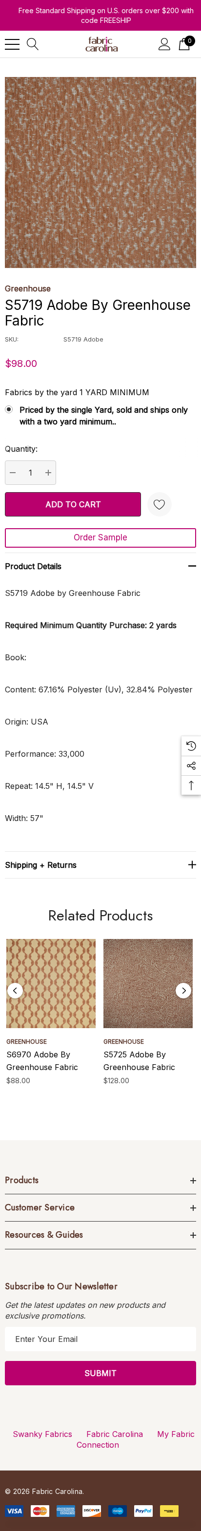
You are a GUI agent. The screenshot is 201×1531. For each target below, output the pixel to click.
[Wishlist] (159, 504)
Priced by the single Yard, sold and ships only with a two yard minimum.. (104, 415)
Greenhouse (28, 288)
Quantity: (21, 449)
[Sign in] (165, 44)
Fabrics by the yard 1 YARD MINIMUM (77, 392)
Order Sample (100, 537)
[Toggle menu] (12, 44)
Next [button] (183, 990)
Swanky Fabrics (42, 1434)
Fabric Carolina (114, 1434)
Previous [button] (15, 990)
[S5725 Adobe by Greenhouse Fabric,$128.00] (148, 983)
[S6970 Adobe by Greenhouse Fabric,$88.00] (51, 983)
